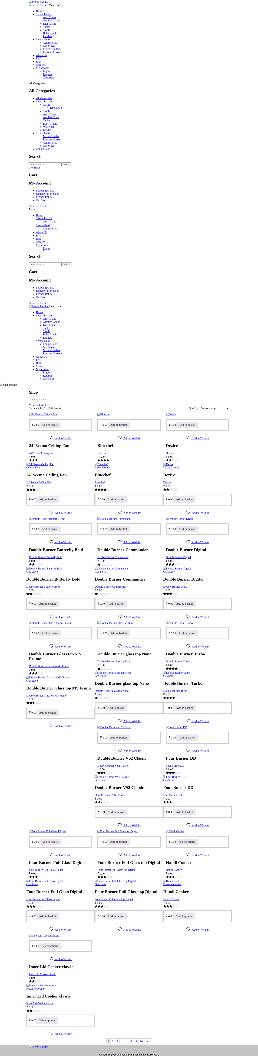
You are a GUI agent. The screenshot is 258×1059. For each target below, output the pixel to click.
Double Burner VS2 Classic (112, 765)
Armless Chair (51, 117)
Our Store (41, 200)
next (148, 1041)
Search (66, 164)
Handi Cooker (174, 869)
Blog (38, 238)
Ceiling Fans (50, 142)
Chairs (46, 104)
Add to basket (50, 424)
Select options (187, 841)
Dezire (169, 453)
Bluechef (102, 453)
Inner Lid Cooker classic (42, 974)
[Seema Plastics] (38, 1)
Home (39, 215)
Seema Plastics (44, 101)
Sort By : (194, 408)
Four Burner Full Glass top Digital (116, 869)
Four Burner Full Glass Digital (46, 869)
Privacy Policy (44, 196)
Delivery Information (47, 193)
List (47, 405)
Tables (46, 120)
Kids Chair (56, 107)
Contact (40, 241)
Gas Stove (48, 145)
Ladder (47, 129)
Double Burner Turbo (178, 661)
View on (33, 405)
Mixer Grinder (51, 136)
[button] (55, 5)
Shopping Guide (45, 190)
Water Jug (48, 126)
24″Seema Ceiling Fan (41, 453)
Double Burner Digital (178, 557)
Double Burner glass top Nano (114, 661)
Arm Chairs (49, 114)
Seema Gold (43, 133)
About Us (41, 232)
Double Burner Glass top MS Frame (49, 666)
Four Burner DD (175, 765)
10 (141, 1041)
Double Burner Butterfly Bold (45, 557)
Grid (41, 405)
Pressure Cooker (52, 139)
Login (46, 248)
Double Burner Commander (112, 557)
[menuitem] (39, 10)
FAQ (39, 235)
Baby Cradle (50, 123)
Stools (46, 110)
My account (42, 245)
